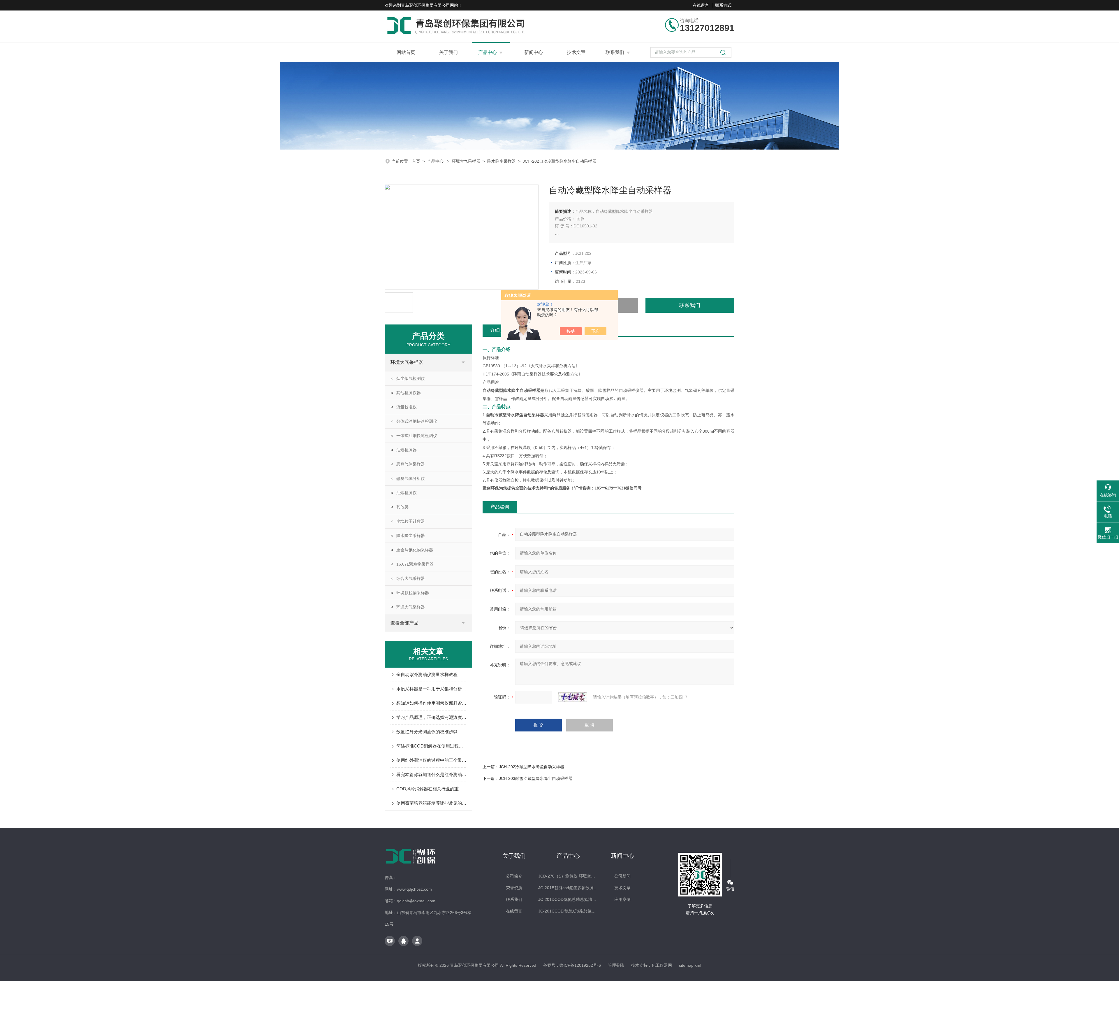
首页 (416, 161)
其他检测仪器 (408, 392)
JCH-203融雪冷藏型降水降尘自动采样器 (535, 778)
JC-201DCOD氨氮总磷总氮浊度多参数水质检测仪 (568, 899)
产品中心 (487, 52)
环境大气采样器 (466, 161)
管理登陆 (616, 965)
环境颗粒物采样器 (412, 592)
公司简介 (514, 876)
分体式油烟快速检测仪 (416, 421)
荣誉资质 (514, 887)
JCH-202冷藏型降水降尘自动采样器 (531, 766)
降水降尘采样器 (501, 161)
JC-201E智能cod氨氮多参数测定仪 (568, 887)
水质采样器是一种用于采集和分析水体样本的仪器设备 (431, 688)
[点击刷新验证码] (572, 697)
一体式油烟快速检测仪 (416, 435)
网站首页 (406, 52)
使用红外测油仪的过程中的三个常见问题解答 (431, 760)
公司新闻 (622, 876)
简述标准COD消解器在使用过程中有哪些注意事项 (431, 745)
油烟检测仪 (406, 492)
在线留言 (701, 5)
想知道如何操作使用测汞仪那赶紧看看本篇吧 (431, 703)
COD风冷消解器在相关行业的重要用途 (431, 788)
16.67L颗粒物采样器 (415, 564)
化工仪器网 (662, 965)
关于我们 (448, 52)
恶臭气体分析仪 (410, 478)
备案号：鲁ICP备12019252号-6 (572, 965)
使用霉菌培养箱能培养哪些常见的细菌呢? (431, 803)
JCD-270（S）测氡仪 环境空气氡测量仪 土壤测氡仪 (568, 876)
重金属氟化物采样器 (414, 550)
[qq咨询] (403, 941)
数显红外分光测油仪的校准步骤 (427, 731)
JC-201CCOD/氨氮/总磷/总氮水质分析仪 (568, 911)
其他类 (402, 507)
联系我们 (615, 52)
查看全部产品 (404, 622)
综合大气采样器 (410, 578)
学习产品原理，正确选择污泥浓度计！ (431, 717)
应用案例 (622, 899)
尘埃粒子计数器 (410, 521)
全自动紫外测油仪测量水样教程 (427, 674)
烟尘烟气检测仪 (410, 378)
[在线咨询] (390, 941)
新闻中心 (533, 52)
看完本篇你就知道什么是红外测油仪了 (431, 774)
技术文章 (576, 52)
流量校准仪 (406, 407)
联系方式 (723, 5)
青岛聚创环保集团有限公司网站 (429, 5)
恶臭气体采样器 (410, 464)
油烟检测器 (406, 450)
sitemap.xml (690, 965)
